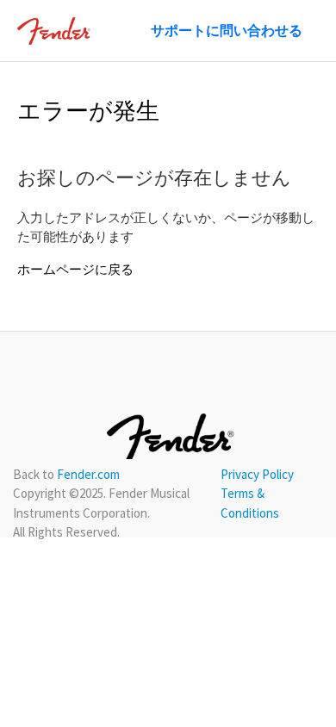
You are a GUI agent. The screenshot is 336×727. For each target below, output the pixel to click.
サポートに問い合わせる (226, 30)
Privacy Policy (257, 474)
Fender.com (88, 474)
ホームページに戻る (75, 269)
